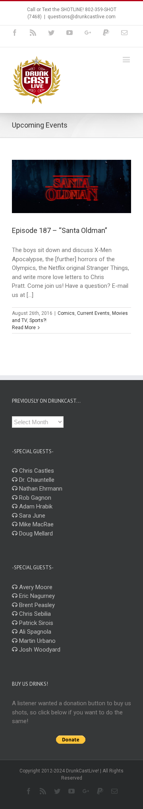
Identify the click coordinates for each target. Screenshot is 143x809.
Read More (24, 327)
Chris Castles (35, 470)
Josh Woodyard (38, 649)
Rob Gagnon (34, 497)
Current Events (93, 313)
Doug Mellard (35, 533)
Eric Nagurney (36, 595)
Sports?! (37, 320)
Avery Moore (34, 587)
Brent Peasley (36, 605)
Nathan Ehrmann (39, 488)
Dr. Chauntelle (35, 479)
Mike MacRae (35, 524)
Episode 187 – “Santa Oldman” (59, 230)
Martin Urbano (36, 640)
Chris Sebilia (34, 613)
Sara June (31, 515)
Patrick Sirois (35, 623)
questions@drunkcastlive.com (82, 16)
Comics (66, 313)
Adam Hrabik (34, 506)
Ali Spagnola (34, 631)
